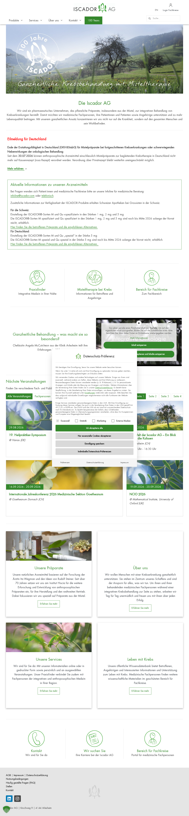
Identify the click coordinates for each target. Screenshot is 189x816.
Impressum (124, 462)
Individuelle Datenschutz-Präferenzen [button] (94, 451)
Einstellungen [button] (90, 393)
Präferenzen (65, 462)
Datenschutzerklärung (104, 388)
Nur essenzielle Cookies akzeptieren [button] (94, 436)
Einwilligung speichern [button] (94, 444)
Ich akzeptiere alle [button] (94, 428)
